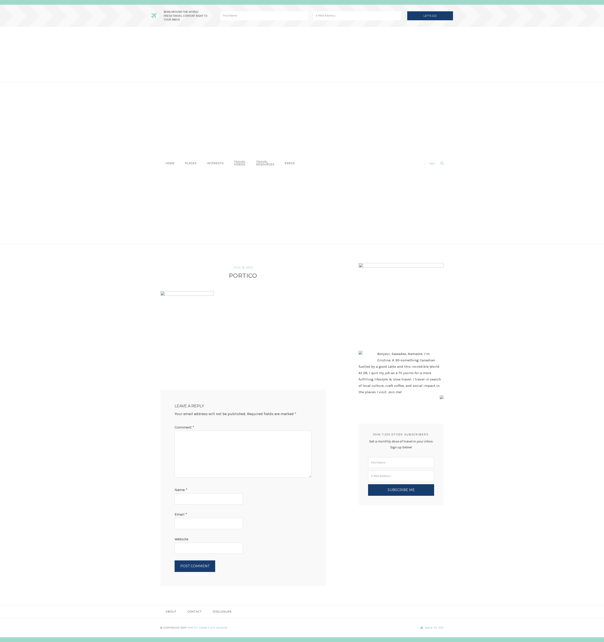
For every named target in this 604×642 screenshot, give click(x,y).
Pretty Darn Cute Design (207, 627)
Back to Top (434, 627)
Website (181, 539)
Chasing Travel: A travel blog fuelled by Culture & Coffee (302, 54)
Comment (184, 427)
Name (181, 490)
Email (181, 514)
